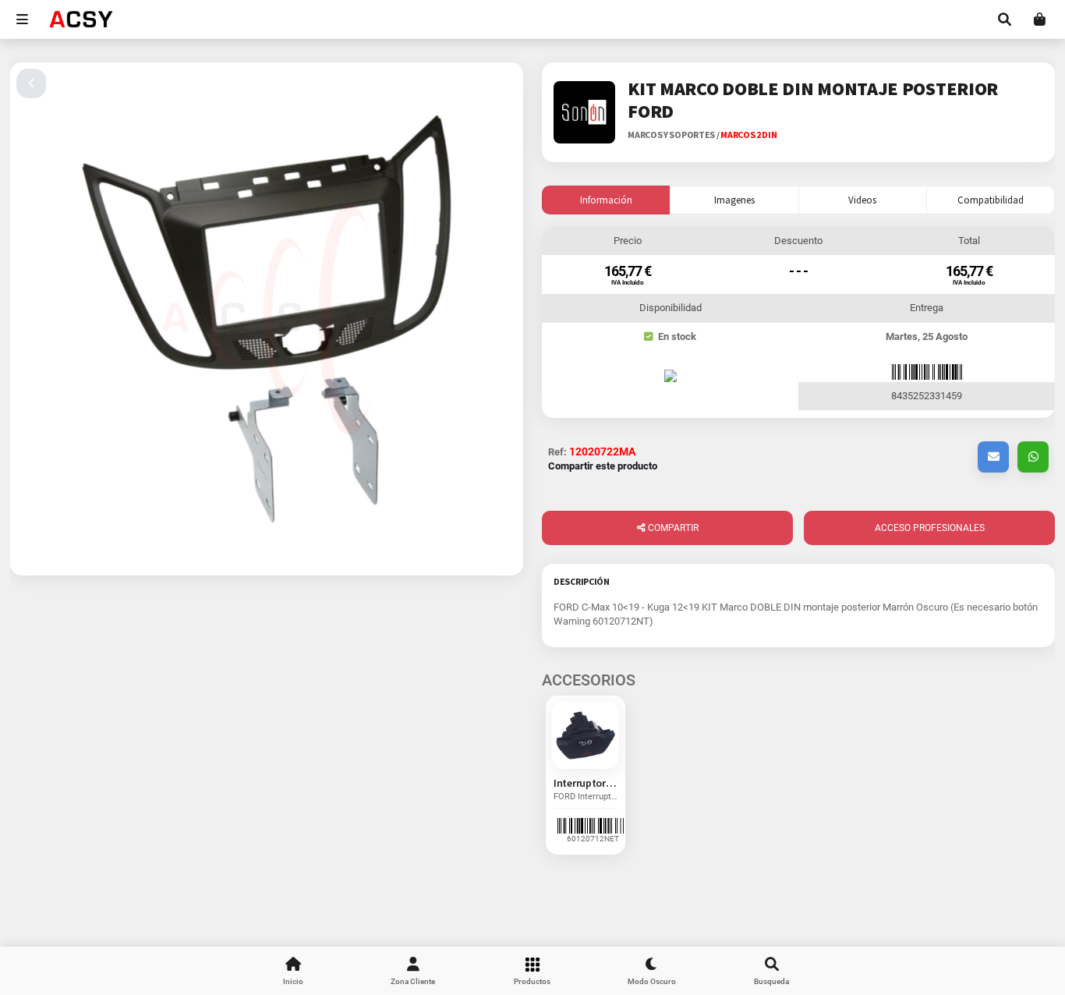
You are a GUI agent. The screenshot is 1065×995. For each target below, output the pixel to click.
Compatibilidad (990, 200)
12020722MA (602, 451)
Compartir (672, 527)
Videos (862, 200)
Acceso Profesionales (930, 527)
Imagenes (734, 200)
